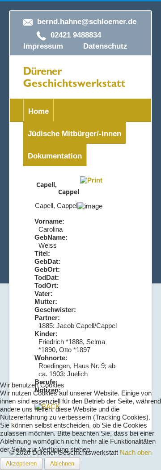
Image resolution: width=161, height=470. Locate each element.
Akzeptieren (21, 463)
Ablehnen (62, 463)
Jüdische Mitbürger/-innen (74, 133)
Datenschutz (105, 46)
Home (38, 111)
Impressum (43, 46)
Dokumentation (55, 156)
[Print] (91, 179)
